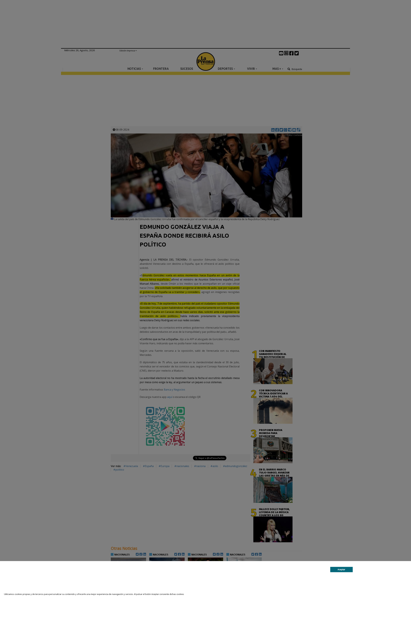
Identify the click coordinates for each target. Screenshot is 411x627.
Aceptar (341, 569)
